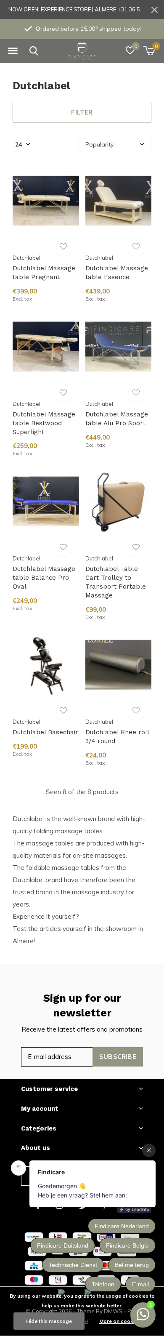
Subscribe (117, 1057)
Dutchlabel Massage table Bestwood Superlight (44, 423)
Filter (82, 112)
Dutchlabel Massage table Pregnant (44, 272)
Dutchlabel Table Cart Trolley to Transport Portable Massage (115, 582)
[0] (149, 50)
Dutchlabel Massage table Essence (116, 272)
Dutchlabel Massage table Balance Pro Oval (44, 577)
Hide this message (49, 1321)
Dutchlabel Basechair (45, 732)
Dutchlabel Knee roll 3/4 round (117, 736)
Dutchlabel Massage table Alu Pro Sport (116, 419)
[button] (12, 51)
